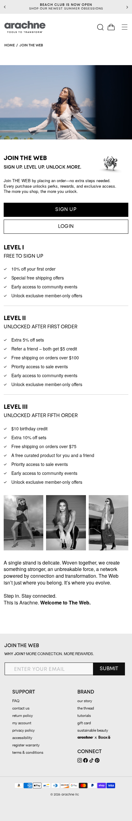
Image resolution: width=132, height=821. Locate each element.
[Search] (100, 27)
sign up (65, 209)
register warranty (26, 745)
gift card (84, 723)
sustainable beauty (92, 730)
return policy (22, 715)
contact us (20, 708)
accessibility (22, 738)
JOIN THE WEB (21, 645)
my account (21, 723)
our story (84, 701)
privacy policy (23, 730)
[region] (66, 7)
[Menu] (124, 27)
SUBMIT (109, 669)
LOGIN (66, 226)
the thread (85, 708)
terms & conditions (27, 752)
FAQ (15, 701)
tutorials (84, 715)
